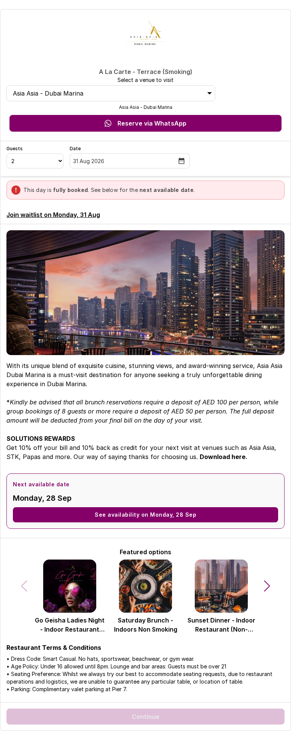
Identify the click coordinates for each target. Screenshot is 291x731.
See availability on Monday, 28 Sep (145, 514)
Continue (146, 716)
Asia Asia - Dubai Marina (48, 93)
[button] (267, 586)
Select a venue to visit (145, 80)
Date (75, 148)
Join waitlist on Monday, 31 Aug (53, 215)
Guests (14, 148)
